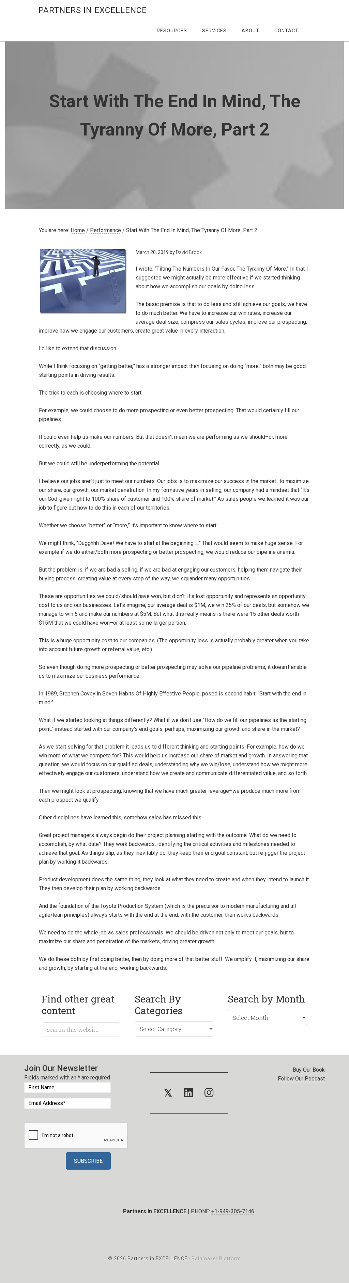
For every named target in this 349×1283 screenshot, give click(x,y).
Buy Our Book (309, 1070)
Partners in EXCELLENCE (93, 10)
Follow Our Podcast (301, 1078)
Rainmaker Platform (216, 1258)
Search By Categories (158, 1005)
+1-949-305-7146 (232, 1211)
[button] (168, 1093)
